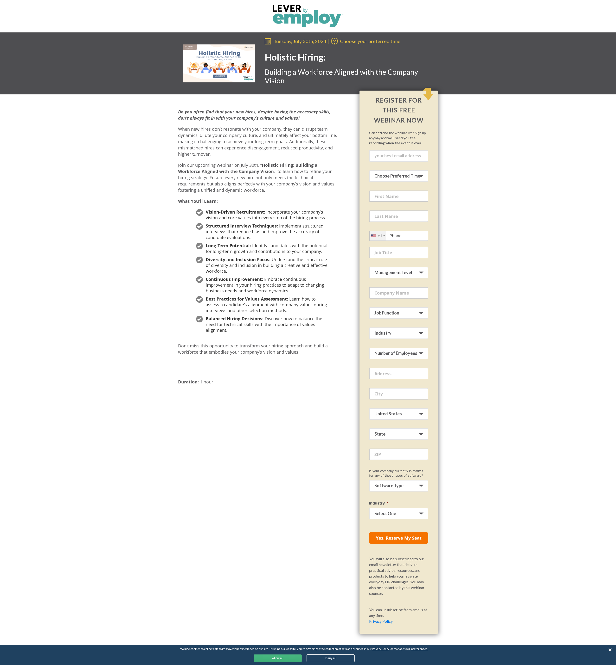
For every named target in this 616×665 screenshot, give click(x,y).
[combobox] (377, 235)
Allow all (277, 658)
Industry (379, 503)
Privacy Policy (381, 621)
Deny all (330, 658)
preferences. (419, 649)
